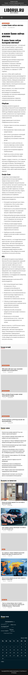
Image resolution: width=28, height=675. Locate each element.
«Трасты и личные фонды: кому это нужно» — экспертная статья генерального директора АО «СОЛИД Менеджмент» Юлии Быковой (13, 451)
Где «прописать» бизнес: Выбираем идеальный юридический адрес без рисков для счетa (14, 441)
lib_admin (4, 27)
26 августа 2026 (9, 505)
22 (21, 652)
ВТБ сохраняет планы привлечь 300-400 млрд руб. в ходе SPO (13, 456)
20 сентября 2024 (11, 27)
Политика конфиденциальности (16, 3)
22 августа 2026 (10, 530)
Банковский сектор (5, 23)
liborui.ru (14, 10)
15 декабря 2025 (10, 372)
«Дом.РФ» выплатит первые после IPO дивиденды (11, 460)
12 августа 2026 (9, 580)
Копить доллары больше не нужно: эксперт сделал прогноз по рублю (12, 395)
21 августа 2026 (10, 555)
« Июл (2, 661)
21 (17, 652)
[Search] (26, 17)
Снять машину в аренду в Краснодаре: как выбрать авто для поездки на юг (13, 437)
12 (10, 649)
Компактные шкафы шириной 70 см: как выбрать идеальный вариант (12, 433)
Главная (6, 3)
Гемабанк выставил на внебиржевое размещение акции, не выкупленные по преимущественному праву (12, 465)
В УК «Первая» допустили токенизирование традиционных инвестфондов (13, 470)
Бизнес (3, 549)
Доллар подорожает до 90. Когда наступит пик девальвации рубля (13, 420)
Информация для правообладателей (10, 4)
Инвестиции (4, 524)
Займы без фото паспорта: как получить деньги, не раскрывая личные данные (12, 474)
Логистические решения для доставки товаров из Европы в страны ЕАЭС (14, 445)
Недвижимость (5, 498)
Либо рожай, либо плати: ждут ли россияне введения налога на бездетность (12, 369)
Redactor (4, 505)
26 (10, 655)
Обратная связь (23, 4)
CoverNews (22, 671)
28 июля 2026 (10, 607)
